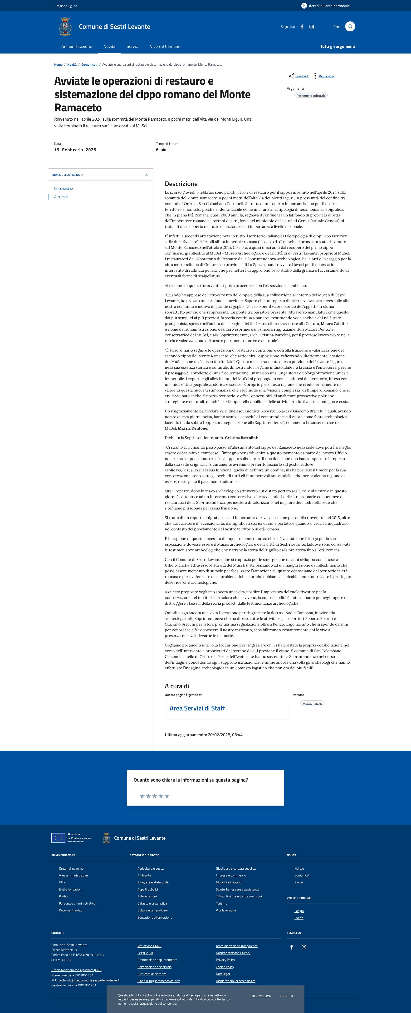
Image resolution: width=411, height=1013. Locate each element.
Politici (63, 896)
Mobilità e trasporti (229, 882)
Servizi (133, 46)
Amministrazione (76, 46)
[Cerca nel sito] (350, 26)
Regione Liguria (66, 5)
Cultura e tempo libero (152, 910)
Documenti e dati (71, 910)
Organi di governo (71, 868)
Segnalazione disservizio (154, 966)
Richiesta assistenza (151, 973)
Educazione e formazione (154, 917)
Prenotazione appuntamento (157, 959)
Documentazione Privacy (233, 952)
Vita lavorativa (226, 910)
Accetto (286, 995)
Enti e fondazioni (70, 889)
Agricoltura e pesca (150, 868)
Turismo (221, 903)
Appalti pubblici (147, 889)
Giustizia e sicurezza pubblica (236, 868)
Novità (109, 46)
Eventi (298, 917)
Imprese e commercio (231, 875)
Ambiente (144, 875)
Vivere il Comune (165, 46)
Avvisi (298, 882)
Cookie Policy (225, 966)
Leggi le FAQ (145, 952)
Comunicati (302, 875)
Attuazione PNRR (149, 946)
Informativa (261, 995)
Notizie (299, 868)
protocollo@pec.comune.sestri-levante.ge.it (89, 980)
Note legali (223, 973)
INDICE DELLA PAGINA (66, 174)
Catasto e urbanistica (152, 903)
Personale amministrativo (77, 903)
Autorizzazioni (147, 896)
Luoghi (299, 911)
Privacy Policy (225, 959)
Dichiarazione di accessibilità (235, 981)
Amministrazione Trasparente (237, 946)
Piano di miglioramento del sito (158, 981)
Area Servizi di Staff (197, 708)
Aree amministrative (73, 875)
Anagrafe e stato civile (152, 882)
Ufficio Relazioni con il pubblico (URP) (76, 970)
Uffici (62, 882)
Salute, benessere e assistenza (237, 889)
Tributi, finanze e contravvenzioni (239, 896)
